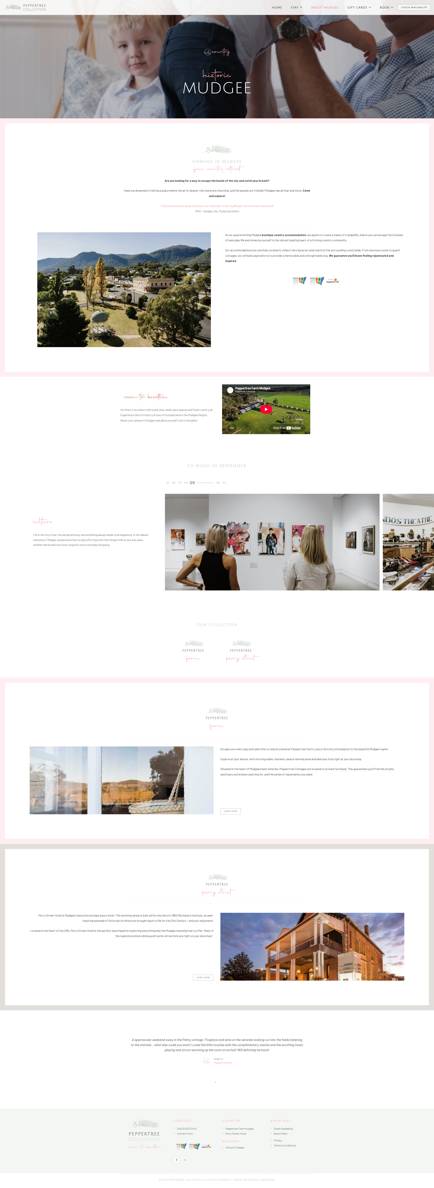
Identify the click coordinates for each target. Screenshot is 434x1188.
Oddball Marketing (261, 1180)
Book (384, 7)
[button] (168, 482)
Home (277, 7)
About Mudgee (325, 7)
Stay (295, 7)
